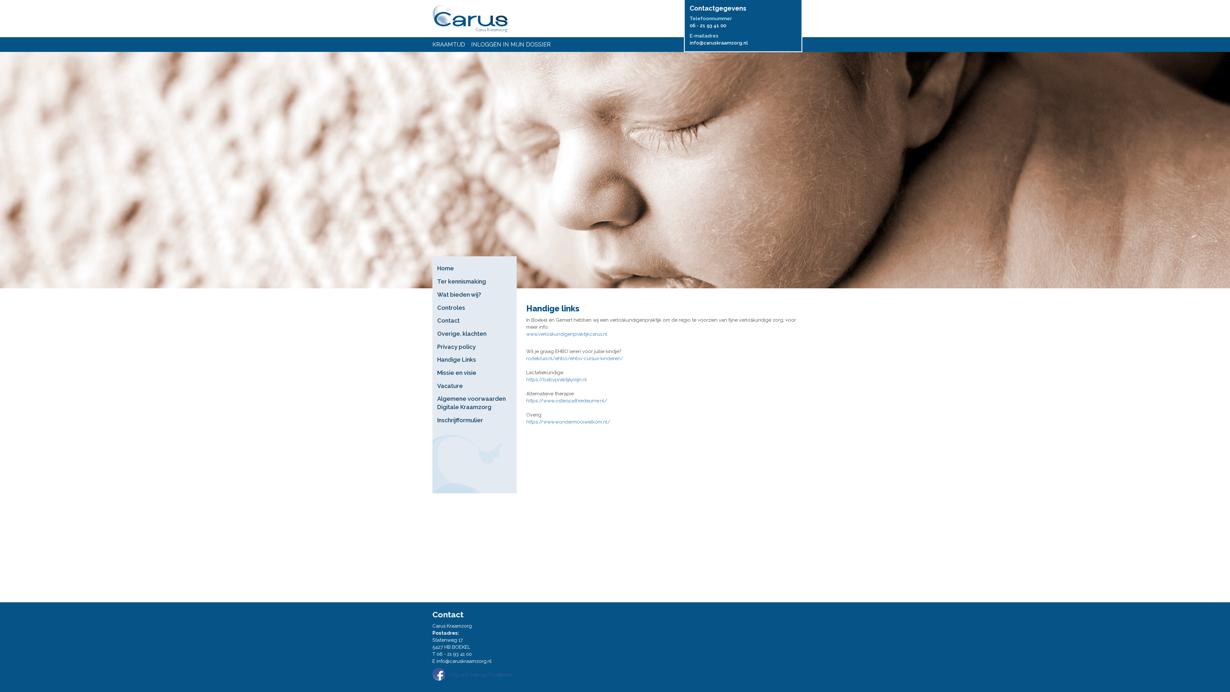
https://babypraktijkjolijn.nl (556, 380)
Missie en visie (456, 372)
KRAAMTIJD (448, 44)
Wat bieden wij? (459, 294)
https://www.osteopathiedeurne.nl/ (566, 401)
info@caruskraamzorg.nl (719, 43)
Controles (451, 307)
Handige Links (456, 359)
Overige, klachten (462, 333)
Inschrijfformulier (460, 420)
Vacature (450, 386)
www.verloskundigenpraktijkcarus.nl (566, 334)
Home (445, 268)
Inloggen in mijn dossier (511, 44)
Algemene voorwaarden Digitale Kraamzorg (471, 402)
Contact (448, 320)
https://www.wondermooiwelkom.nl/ (568, 422)
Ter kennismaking (461, 281)
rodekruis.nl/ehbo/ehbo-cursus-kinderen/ (574, 358)
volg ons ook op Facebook (480, 674)
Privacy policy (456, 346)
